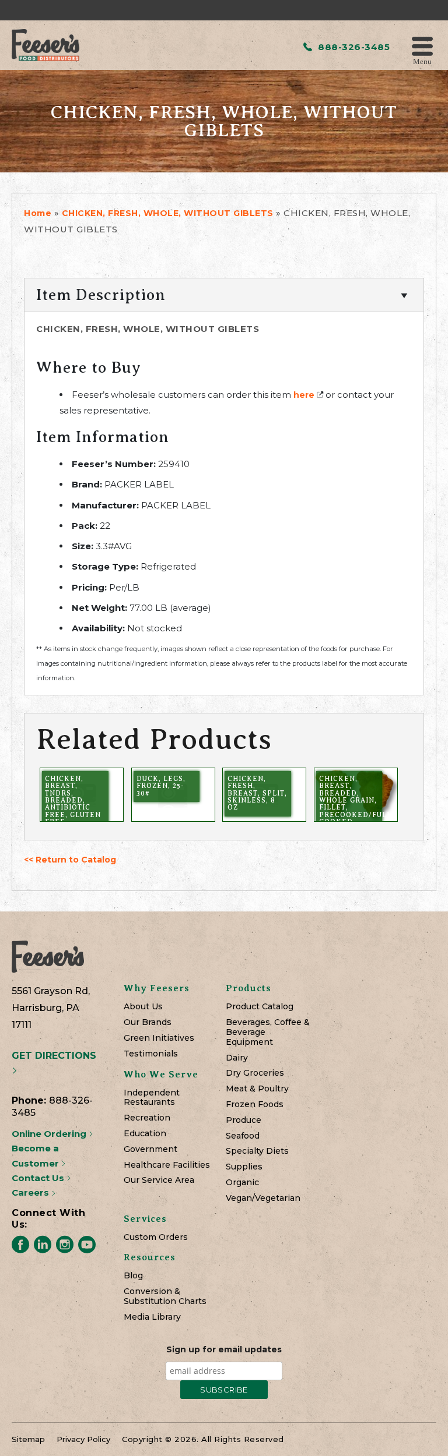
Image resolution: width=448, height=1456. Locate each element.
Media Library (152, 1317)
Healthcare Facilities (167, 1165)
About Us (143, 1007)
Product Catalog (259, 1007)
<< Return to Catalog (70, 859)
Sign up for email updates (224, 1349)
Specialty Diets (257, 1151)
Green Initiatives (159, 1038)
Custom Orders (156, 1237)
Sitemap (28, 1439)
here (303, 395)
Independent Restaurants (152, 1098)
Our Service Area (159, 1180)
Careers (31, 1192)
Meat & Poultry (257, 1089)
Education (145, 1134)
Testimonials (151, 1054)
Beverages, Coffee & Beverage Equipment (268, 1032)
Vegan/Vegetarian (263, 1198)
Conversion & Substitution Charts (165, 1296)
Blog (133, 1276)
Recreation (147, 1118)
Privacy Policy (83, 1439)
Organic (242, 1183)
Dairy (237, 1058)
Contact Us (39, 1177)
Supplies (244, 1167)
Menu (422, 61)
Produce (243, 1120)
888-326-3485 (353, 46)
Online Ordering (50, 1133)
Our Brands (148, 1022)
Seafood (243, 1136)
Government (150, 1149)
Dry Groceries (255, 1073)
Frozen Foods (255, 1104)
